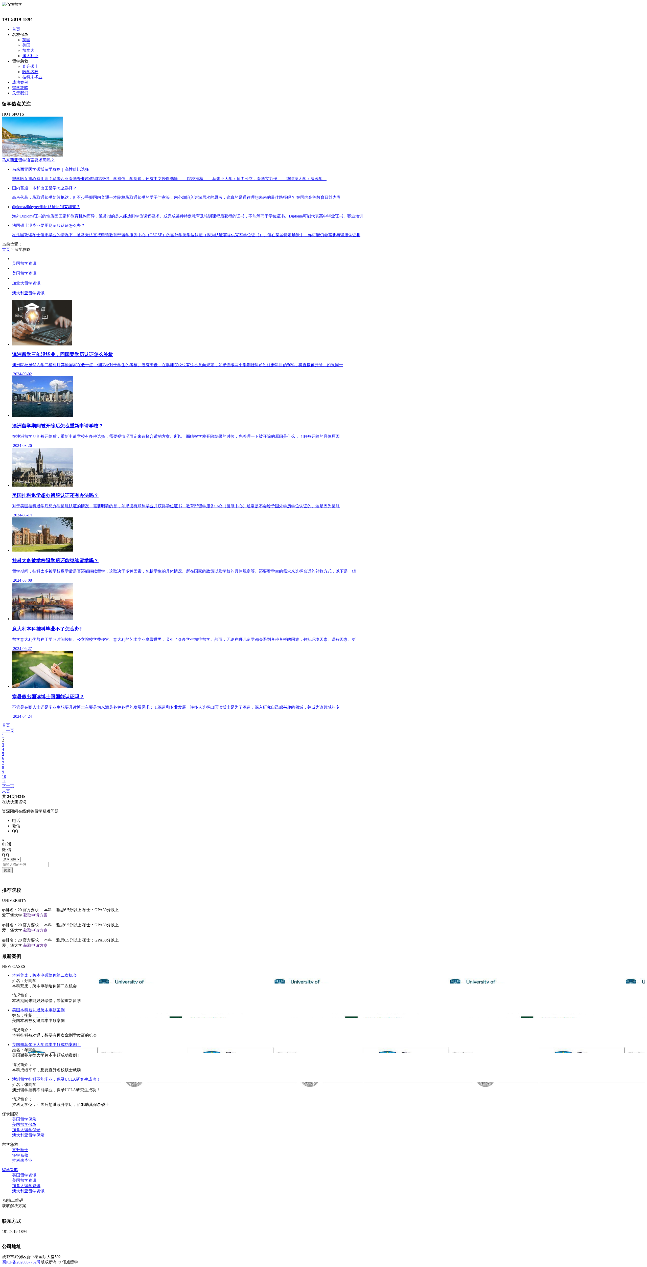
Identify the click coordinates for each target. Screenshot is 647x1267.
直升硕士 (30, 66)
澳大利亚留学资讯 (28, 1191)
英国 (26, 40)
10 (4, 776)
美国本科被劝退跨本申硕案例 (38, 1010)
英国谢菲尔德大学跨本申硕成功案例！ (46, 1044)
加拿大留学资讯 (26, 1186)
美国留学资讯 (24, 1180)
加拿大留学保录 (26, 1130)
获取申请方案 (35, 915)
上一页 (8, 730)
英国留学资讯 (24, 1175)
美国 (26, 45)
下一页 (8, 786)
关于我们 (20, 93)
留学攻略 (20, 87)
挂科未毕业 (32, 77)
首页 (16, 29)
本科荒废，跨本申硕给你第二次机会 (44, 975)
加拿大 (28, 50)
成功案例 (20, 82)
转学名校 (30, 72)
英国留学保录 (24, 1119)
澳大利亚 (30, 56)
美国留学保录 (24, 1124)
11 (4, 781)
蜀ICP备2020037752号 (21, 1262)
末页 (6, 791)
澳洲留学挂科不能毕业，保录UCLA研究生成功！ (56, 1079)
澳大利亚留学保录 (28, 1135)
